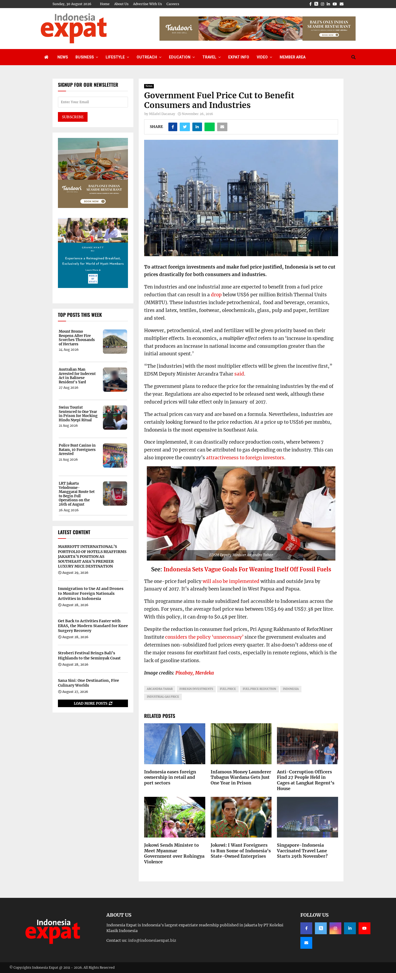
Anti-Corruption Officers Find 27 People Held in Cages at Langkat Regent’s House (305, 780)
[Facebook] (306, 928)
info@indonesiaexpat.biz (152, 940)
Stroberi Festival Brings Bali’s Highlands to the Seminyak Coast (89, 655)
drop (216, 295)
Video (262, 57)
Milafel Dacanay (162, 114)
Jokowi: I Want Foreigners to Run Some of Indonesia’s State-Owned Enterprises (241, 850)
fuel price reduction (259, 689)
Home (105, 4)
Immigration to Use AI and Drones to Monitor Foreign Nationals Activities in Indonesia (90, 593)
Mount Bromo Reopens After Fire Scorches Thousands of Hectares (77, 337)
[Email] (306, 943)
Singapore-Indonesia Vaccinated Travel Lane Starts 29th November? (302, 850)
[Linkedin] (350, 928)
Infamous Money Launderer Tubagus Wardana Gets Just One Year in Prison (241, 777)
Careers (172, 4)
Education (179, 57)
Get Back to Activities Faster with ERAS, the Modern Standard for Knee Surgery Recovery (93, 625)
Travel (209, 57)
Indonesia (291, 689)
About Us (121, 4)
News (62, 57)
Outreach (147, 57)
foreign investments (196, 689)
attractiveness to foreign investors (245, 458)
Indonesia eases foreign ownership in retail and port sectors (170, 777)
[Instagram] (335, 928)
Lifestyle (115, 57)
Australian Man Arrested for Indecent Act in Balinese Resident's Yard (77, 375)
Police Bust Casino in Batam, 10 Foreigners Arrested (77, 449)
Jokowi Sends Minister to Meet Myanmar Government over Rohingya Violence (174, 853)
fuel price (228, 689)
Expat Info (238, 57)
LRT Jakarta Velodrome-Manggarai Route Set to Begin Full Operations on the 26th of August (77, 494)
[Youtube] (364, 928)
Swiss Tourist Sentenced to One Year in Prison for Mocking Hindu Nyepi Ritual (78, 413)
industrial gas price (163, 697)
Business (84, 57)
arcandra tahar (160, 689)
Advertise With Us (147, 4)
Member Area (292, 57)
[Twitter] (321, 928)
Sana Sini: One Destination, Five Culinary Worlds (88, 683)
